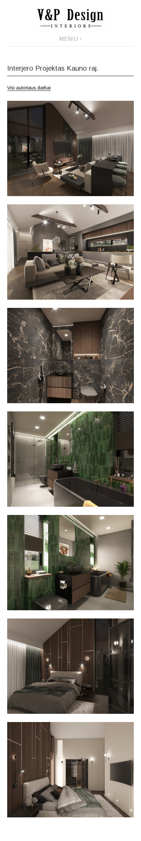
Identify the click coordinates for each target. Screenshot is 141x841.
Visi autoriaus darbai (29, 88)
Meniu (68, 39)
